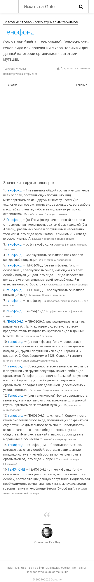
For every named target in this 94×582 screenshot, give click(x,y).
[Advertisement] (47, 130)
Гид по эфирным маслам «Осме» (49, 567)
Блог (10, 567)
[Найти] (81, 6)
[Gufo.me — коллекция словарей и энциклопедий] (8, 6)
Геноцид (81, 85)
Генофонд (14, 220)
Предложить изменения (76, 68)
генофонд (14, 190)
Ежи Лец (20, 567)
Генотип (12, 85)
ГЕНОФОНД (15, 322)
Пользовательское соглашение (47, 571)
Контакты (79, 567)
